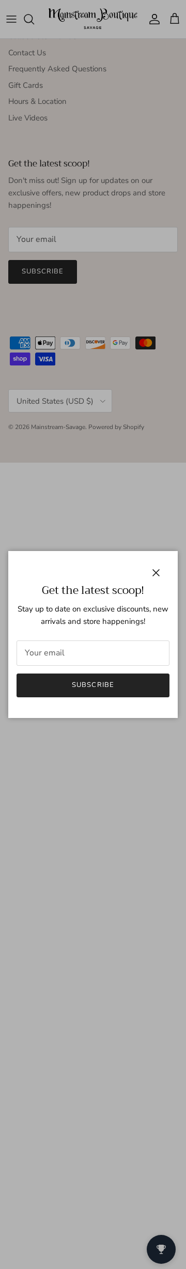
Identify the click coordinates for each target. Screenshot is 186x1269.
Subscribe (93, 685)
